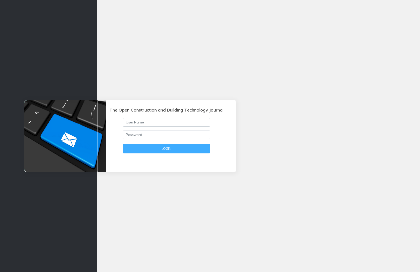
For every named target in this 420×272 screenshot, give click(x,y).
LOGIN (166, 148)
